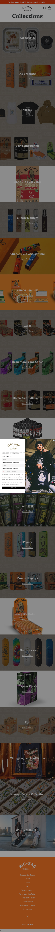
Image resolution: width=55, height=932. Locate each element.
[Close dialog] (53, 440)
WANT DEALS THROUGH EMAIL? (10, 463)
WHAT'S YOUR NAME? (7, 456)
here (18, 484)
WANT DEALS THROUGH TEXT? (10, 468)
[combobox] (4, 471)
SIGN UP (13, 488)
